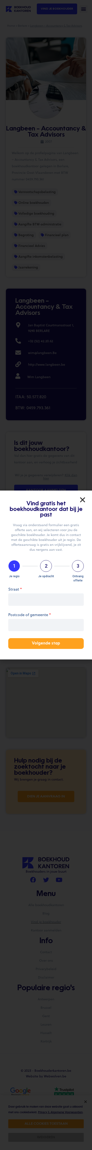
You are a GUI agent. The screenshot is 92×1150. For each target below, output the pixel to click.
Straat (15, 589)
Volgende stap (46, 643)
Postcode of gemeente (29, 615)
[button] (82, 499)
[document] (46, 575)
